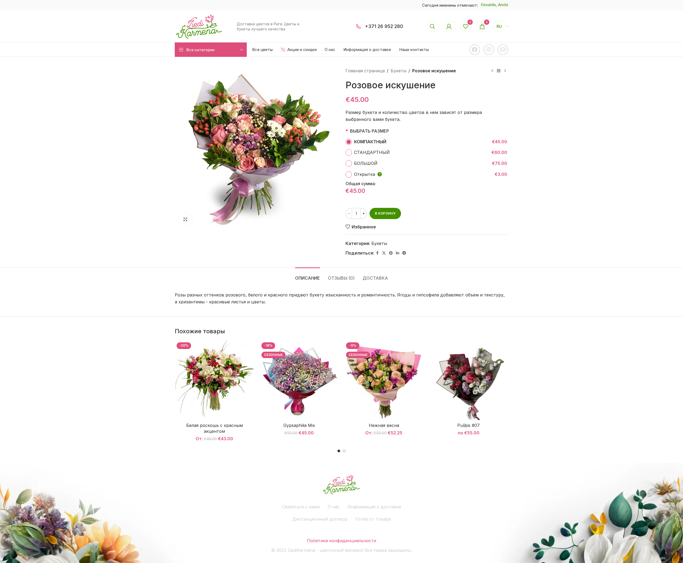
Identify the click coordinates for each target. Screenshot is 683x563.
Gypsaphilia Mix (299, 425)
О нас (334, 506)
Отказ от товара (373, 519)
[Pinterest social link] (390, 253)
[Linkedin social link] (397, 253)
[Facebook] (474, 49)
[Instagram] (488, 49)
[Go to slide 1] (338, 451)
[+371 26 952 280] (358, 26)
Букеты (398, 70)
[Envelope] (503, 49)
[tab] (307, 275)
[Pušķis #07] (469, 380)
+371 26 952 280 (384, 26)
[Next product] (505, 71)
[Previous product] (492, 71)
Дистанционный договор (319, 519)
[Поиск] (432, 26)
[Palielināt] (185, 219)
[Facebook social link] (377, 253)
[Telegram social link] (404, 253)
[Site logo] (199, 26)
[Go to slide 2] (344, 451)
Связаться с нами (301, 506)
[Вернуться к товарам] (498, 71)
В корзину (385, 213)
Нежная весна (384, 425)
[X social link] (383, 253)
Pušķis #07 (468, 425)
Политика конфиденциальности (341, 540)
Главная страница (365, 70)
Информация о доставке (374, 506)
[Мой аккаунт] (449, 26)
